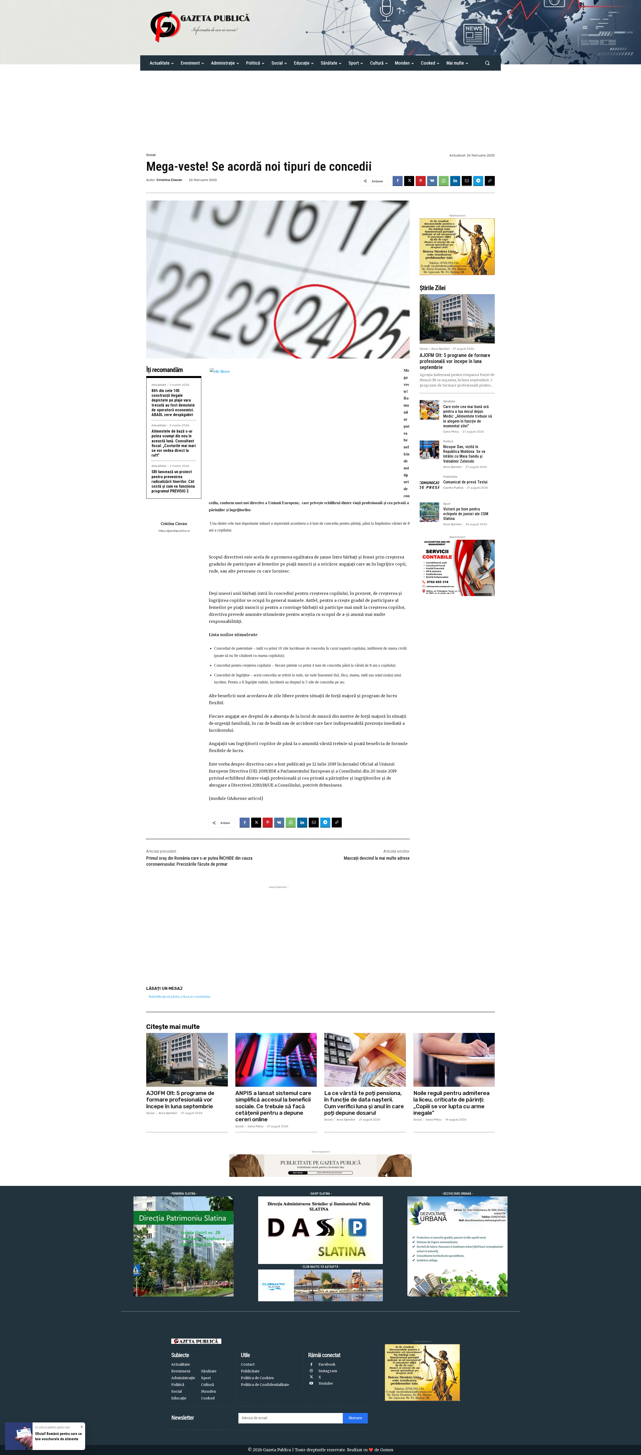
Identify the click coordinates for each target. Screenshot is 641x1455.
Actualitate (158, 385)
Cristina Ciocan (169, 179)
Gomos (386, 1449)
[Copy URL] (490, 181)
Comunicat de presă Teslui (465, 482)
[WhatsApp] (444, 181)
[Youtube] (311, 1383)
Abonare (355, 1418)
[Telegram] (478, 181)
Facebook (327, 1364)
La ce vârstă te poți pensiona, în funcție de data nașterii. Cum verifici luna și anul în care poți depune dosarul (364, 1103)
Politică (448, 441)
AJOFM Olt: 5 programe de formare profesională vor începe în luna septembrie (455, 361)
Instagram (327, 1371)
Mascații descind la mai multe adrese (377, 858)
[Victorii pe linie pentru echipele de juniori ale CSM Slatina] (429, 512)
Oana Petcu (451, 431)
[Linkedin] (455, 181)
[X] (409, 181)
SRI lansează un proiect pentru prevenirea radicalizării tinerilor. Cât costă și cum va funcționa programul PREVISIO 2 (173, 481)
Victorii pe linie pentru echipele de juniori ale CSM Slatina (465, 514)
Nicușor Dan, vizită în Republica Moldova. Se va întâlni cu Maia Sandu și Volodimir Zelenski (464, 454)
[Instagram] (311, 1371)
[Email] (467, 181)
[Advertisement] (320, 114)
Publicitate (450, 476)
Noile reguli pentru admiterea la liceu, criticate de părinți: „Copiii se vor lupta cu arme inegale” (451, 1103)
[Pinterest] (421, 181)
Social (150, 154)
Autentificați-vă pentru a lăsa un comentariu (179, 997)
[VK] (432, 181)
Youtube (325, 1383)
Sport (446, 503)
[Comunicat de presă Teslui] (429, 485)
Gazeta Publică (453, 487)
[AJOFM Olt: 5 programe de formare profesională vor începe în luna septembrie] (457, 319)
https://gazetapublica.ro (174, 530)
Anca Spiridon (440, 348)
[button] (487, 62)
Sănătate (449, 401)
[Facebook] (398, 181)
